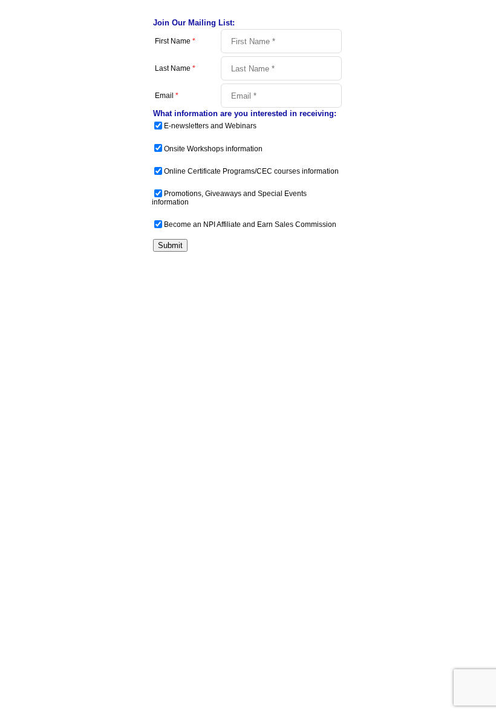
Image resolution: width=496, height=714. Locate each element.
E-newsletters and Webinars (210, 126)
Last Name (175, 68)
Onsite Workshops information (213, 149)
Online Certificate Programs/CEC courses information (251, 171)
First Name (175, 41)
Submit (170, 245)
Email (166, 95)
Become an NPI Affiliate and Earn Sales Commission (250, 224)
